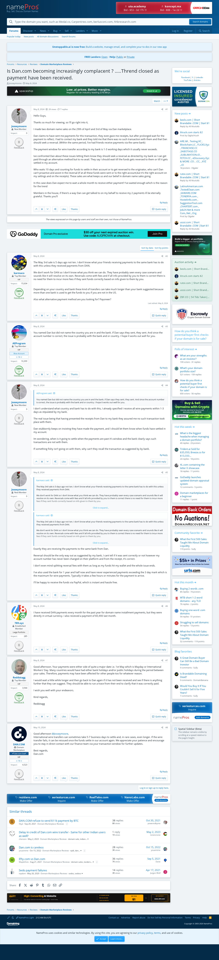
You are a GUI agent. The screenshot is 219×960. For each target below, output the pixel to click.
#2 (166, 256)
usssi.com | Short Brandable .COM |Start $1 (194, 224)
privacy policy (145, 932)
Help (204, 917)
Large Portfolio (19, 632)
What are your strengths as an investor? (193, 357)
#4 (166, 385)
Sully (193, 549)
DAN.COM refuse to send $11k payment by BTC (49, 820)
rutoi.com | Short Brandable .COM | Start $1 (195, 175)
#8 (166, 727)
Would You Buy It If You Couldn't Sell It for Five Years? (193, 689)
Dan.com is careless (31, 847)
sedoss (78, 873)
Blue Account (19, 353)
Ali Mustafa (194, 126)
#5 (166, 472)
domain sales (77, 862)
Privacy (196, 917)
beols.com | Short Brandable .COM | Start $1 (195, 121)
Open (104, 56)
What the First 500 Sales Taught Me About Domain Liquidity (194, 542)
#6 (166, 606)
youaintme (23, 850)
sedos (71, 873)
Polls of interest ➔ (186, 349)
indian (82, 839)
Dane (158, 861)
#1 (166, 109)
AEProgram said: (44, 393)
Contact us (114, 917)
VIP (19, 279)
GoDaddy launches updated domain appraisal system (194, 480)
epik (72, 850)
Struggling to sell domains (194, 622)
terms (157, 932)
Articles (197, 80)
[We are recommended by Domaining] (13, 925)
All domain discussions (48, 36)
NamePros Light (26, 917)
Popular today (14, 36)
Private (131, 56)
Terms (188, 917)
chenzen (22, 839)
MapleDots (24, 862)
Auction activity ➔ (185, 262)
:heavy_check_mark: (13, 753)
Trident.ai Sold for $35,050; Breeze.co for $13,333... (192, 452)
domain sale (73, 839)
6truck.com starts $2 (191, 132)
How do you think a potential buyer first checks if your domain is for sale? (191, 335)
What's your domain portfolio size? (191, 369)
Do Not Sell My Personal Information (164, 917)
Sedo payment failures (33, 870)
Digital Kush (193, 135)
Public (119, 56)
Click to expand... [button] (101, 507)
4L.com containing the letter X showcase (192, 466)
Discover (28, 30)
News (43, 30)
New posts (29, 36)
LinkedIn (199, 77)
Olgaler (194, 168)
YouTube (188, 80)
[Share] (162, 109)
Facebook (185, 77)
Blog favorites (183, 651)
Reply (165, 202)
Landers (80, 30)
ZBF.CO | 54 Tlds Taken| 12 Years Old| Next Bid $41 (195, 297)
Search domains (200, 21)
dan (76, 850)
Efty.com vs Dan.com (32, 859)
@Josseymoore (60, 733)
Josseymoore (15, 83)
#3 (166, 326)
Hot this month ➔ (185, 582)
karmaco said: (43, 480)
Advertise (125, 917)
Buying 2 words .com (191, 588)
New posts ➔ (183, 113)
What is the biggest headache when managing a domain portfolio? (194, 436)
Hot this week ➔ (185, 427)
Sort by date (147, 247)
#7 (166, 660)
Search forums (69, 36)
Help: (113, 56)
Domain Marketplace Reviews (51, 823)
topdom (22, 873)
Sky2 (21, 823)
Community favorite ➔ (189, 533)
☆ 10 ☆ (19, 357)
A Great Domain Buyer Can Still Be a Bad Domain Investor (194, 661)
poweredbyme (154, 823)
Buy (55, 30)
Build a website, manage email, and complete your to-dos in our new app (109, 46)
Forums (13, 30)
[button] (35, 31)
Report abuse (138, 917)
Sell (67, 30)
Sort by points (161, 247)
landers (87, 862)
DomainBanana (200, 680)
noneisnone (155, 835)
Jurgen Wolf (155, 873)
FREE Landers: (92, 56)
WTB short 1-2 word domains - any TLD (191, 599)
